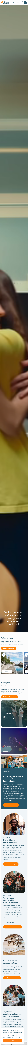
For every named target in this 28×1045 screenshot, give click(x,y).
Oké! (13, 1040)
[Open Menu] (17, 2)
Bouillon (7, 742)
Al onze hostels (9, 713)
